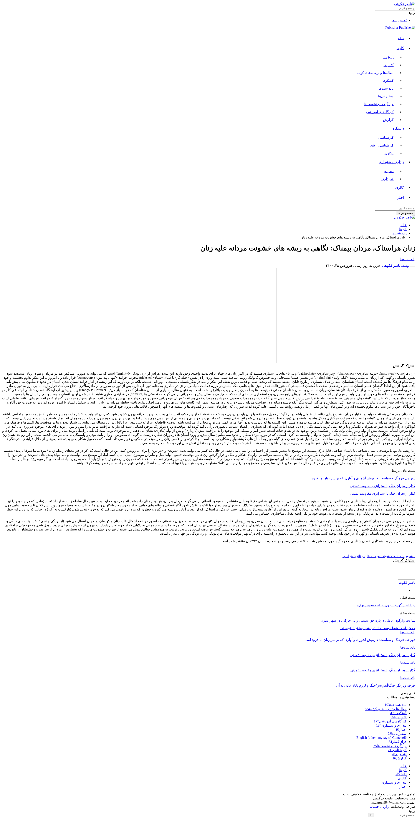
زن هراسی (350, 556)
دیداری (389, 171)
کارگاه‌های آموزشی (380, 112)
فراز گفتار (398, 742)
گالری (399, 187)
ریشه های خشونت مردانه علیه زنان (382, 556)
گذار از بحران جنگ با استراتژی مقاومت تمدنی (382, 486)
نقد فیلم (399, 754)
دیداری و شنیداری (391, 162)
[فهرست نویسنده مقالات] (406, 578)
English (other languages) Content (381, 737)
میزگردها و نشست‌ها (379, 104)
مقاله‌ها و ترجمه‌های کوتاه (375, 73)
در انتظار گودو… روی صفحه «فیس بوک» (386, 605)
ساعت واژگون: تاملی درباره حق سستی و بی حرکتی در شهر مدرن (368, 620)
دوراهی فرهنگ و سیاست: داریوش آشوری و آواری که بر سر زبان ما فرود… (361, 478)
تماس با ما (399, 20)
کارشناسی (386, 137)
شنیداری (387, 179)
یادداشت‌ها (386, 88)
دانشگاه (398, 128)
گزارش (388, 120)
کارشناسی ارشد (382, 145)
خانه (401, 38)
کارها (400, 48)
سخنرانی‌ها (386, 96)
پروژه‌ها (388, 57)
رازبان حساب (379, 806)
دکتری (389, 153)
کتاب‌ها (389, 65)
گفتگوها (388, 80)
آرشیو (411, 556)
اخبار (400, 197)
